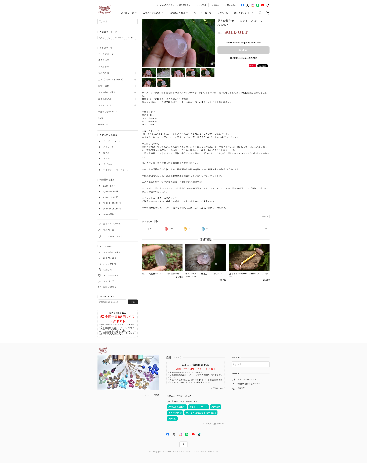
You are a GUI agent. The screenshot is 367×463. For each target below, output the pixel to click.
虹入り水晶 (103, 60)
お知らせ (216, 5)
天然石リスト (104, 73)
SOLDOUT (103, 124)
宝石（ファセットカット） (111, 79)
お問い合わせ (231, 5)
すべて (151, 228)
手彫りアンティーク (108, 112)
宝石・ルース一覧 (203, 12)
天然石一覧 (222, 12)
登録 (133, 302)
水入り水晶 (103, 66)
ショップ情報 (200, 5)
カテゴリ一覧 (127, 12)
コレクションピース (243, 12)
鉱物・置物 (103, 86)
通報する (265, 216)
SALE (101, 118)
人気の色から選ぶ (166, 5)
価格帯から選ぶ (177, 12)
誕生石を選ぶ (184, 5)
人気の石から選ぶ (152, 12)
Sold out (243, 50)
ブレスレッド (104, 105)
